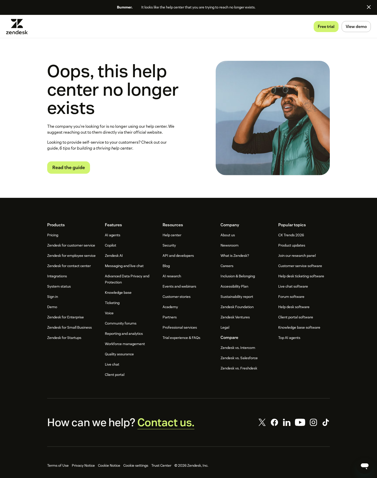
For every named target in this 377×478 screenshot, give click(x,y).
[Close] (369, 7)
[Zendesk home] (19, 26)
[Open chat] (364, 465)
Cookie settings (135, 465)
